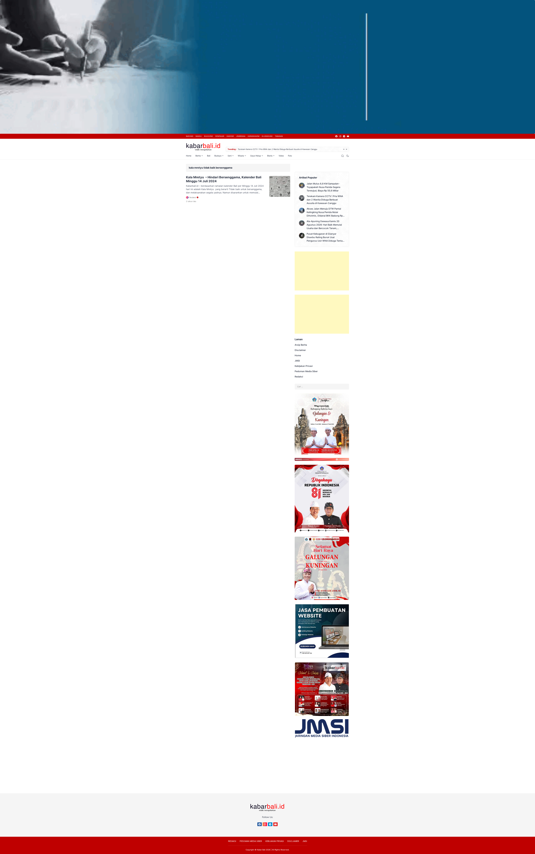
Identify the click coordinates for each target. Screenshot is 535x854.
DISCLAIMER (293, 841)
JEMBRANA (240, 136)
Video (281, 156)
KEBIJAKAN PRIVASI (274, 841)
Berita (198, 156)
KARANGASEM (253, 136)
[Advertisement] (322, 270)
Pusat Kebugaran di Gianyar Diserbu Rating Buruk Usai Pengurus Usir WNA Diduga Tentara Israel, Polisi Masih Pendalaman (326, 237)
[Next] (346, 149)
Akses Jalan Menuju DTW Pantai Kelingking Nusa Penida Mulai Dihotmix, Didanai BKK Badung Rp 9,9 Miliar (283, 149)
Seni (230, 156)
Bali (208, 156)
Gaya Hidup (255, 156)
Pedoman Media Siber (306, 371)
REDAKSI (232, 841)
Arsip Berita (301, 344)
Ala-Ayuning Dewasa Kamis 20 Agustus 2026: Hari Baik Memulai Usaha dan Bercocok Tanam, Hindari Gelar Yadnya (324, 225)
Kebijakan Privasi (304, 366)
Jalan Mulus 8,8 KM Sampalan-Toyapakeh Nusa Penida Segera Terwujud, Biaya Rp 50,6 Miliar (323, 187)
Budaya (217, 156)
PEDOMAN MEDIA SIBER (251, 841)
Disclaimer (300, 350)
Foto (290, 156)
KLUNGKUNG (267, 136)
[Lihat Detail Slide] (267, 67)
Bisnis (269, 156)
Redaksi (299, 376)
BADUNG (189, 136)
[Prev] (344, 149)
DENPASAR (219, 136)
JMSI (297, 360)
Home (188, 156)
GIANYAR (230, 136)
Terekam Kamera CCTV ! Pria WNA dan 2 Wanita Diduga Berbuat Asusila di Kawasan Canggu (325, 200)
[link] (336, 136)
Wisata (241, 156)
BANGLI (199, 136)
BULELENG (208, 136)
